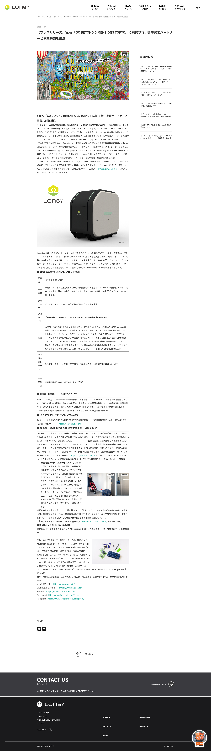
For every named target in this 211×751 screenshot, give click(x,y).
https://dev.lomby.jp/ (107, 168)
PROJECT (106, 726)
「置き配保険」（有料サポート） (94, 521)
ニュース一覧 (46, 17)
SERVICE (106, 717)
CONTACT (143, 726)
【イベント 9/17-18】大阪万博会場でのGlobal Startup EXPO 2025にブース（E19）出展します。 (155, 81)
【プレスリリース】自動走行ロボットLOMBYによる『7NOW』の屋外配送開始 (155, 115)
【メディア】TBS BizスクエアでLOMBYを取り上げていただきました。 (155, 93)
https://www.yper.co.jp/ (64, 584)
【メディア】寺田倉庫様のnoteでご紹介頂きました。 (156, 126)
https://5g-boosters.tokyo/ (83, 455)
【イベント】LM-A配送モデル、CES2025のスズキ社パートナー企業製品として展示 (156, 138)
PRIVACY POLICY (44, 746)
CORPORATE (144, 717)
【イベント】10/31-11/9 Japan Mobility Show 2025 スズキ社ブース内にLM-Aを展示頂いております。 (156, 68)
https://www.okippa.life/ (70, 587)
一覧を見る (88, 653)
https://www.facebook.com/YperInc (64, 594)
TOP (38, 17)
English (198, 7)
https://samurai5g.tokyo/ (70, 423)
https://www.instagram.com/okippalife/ (66, 598)
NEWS (105, 735)
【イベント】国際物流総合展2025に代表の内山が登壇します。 (156, 104)
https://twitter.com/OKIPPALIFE (60, 591)
